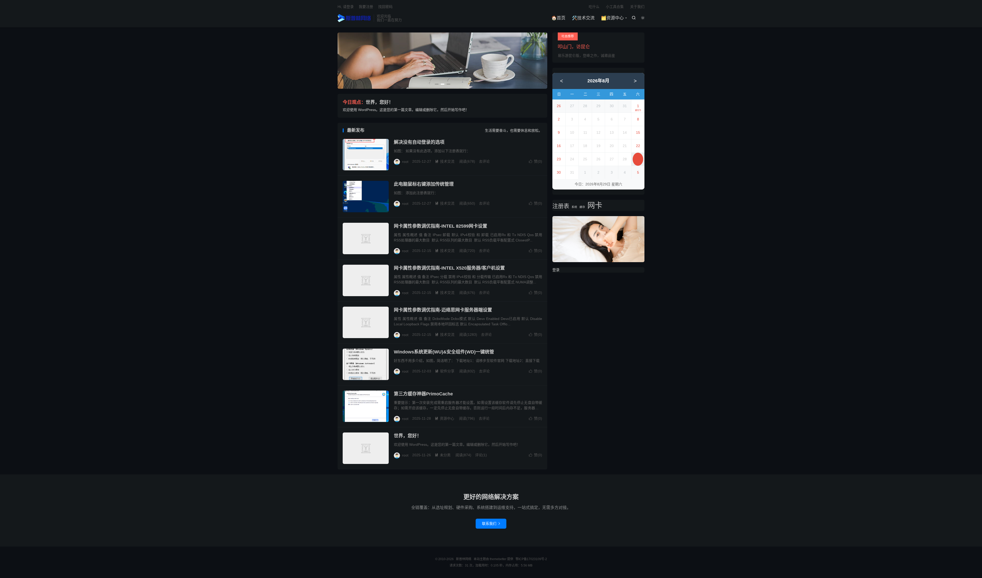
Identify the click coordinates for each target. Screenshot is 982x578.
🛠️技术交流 (583, 18)
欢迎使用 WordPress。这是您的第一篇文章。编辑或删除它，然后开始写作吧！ (406, 110)
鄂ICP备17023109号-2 (531, 559)
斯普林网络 (354, 18)
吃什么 (594, 7)
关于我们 (637, 7)
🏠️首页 (558, 18)
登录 (556, 270)
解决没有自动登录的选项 (419, 142)
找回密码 (385, 7)
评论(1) (481, 455)
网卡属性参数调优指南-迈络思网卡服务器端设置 (443, 310)
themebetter (498, 559)
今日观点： (354, 102)
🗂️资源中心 (612, 18)
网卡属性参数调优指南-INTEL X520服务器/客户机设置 (449, 268)
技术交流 (444, 161)
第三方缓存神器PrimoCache (423, 393)
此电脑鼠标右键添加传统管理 (424, 184)
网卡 (594, 205)
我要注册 (366, 7)
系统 (574, 206)
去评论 (484, 161)
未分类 (443, 455)
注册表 (560, 206)
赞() (535, 161)
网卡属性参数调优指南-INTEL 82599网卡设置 (440, 226)
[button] (437, 84)
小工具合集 (615, 7)
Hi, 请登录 (346, 7)
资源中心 (444, 418)
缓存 (582, 206)
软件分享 (444, 371)
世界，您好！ (379, 102)
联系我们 (491, 523)
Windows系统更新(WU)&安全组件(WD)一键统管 (444, 351)
